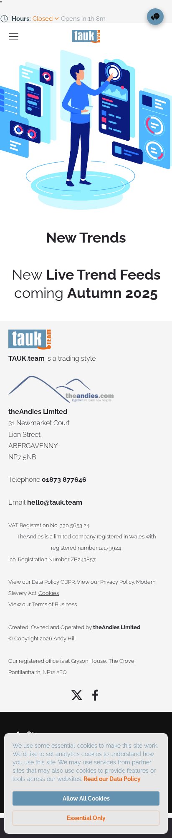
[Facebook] (95, 695)
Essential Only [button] (86, 818)
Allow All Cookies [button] (86, 798)
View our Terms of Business (42, 604)
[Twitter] (76, 695)
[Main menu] (13, 36)
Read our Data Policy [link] (112, 779)
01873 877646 (64, 479)
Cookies (48, 593)
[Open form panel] (155, 16)
